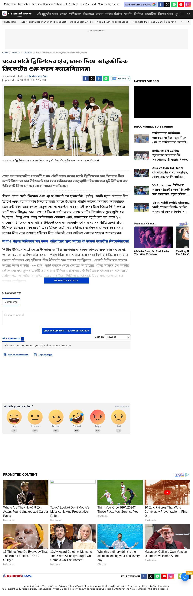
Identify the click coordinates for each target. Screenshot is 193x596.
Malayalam (10, 4)
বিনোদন (88, 14)
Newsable (24, 4)
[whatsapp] (174, 4)
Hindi (93, 4)
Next (188, 22)
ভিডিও (138, 14)
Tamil (76, 4)
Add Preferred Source (138, 4)
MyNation (113, 4)
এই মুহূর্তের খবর (47, 14)
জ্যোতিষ (150, 14)
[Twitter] (167, 4)
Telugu (67, 4)
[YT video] (181, 4)
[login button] (177, 14)
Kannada (36, 4)
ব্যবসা (99, 14)
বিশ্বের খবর (165, 14)
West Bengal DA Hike (82, 22)
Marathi (102, 4)
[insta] (188, 4)
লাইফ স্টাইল (113, 14)
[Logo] (18, 14)
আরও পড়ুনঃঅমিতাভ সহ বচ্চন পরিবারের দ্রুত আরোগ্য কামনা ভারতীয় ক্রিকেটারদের (65, 241)
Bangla (85, 4)
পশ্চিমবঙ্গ (75, 14)
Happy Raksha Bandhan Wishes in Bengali (43, 22)
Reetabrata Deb (37, 76)
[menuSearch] (188, 14)
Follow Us (123, 78)
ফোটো (128, 14)
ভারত (63, 14)
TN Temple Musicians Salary (147, 22)
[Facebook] (161, 4)
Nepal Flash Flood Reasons (112, 22)
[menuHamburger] (182, 14)
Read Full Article (66, 280)
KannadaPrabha (52, 4)
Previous (182, 22)
